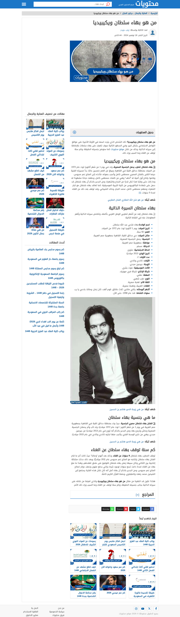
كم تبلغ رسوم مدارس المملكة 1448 (46, 269)
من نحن (61, 608)
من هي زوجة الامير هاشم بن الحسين (127, 409)
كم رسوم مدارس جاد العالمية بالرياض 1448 (46, 252)
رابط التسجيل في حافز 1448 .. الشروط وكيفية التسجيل (45, 295)
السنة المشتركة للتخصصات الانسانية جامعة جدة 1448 (46, 305)
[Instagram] (136, 608)
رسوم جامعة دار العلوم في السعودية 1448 (46, 261)
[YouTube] (142, 608)
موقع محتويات (117, 149)
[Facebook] (156, 608)
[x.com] (149, 608)
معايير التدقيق (32, 615)
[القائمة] (24, 4)
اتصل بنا (34, 608)
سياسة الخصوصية (56, 611)
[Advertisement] (112, 106)
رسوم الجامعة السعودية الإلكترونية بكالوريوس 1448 (46, 276)
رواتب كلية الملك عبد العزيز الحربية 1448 (44, 331)
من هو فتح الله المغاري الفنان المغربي (126, 200)
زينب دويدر (124, 30)
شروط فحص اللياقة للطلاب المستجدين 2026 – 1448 (45, 286)
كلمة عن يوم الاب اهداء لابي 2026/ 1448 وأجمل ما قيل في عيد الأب (47, 324)
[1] (140, 193)
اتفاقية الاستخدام (30, 611)
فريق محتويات (58, 615)
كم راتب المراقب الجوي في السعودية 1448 (46, 314)
